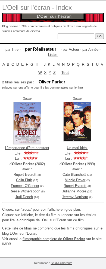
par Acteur (71, 49)
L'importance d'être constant (27, 148)
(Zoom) (27, 98)
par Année (90, 49)
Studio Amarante (61, 263)
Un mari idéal (77, 148)
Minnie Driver (75, 180)
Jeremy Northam (75, 197)
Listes (53, 55)
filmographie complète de (54, 239)
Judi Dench (24, 197)
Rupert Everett (25, 175)
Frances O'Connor (25, 186)
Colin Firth (24, 180)
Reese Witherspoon (25, 191)
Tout (65, 72)
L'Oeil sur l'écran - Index (37, 7)
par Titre (11, 49)
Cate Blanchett (74, 175)
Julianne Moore (74, 191)
